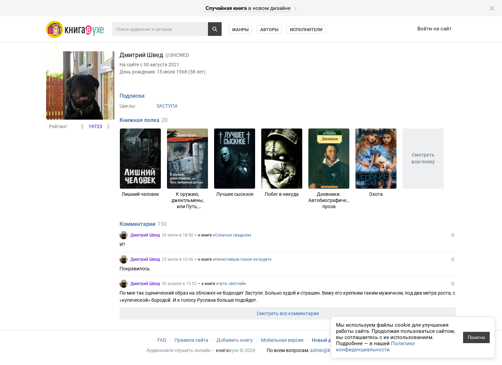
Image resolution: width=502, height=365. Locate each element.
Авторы (269, 29)
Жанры (240, 29)
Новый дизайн (328, 340)
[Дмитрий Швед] (124, 235)
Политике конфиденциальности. (375, 346)
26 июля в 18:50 (177, 235)
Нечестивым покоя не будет (242, 259)
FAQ (161, 340)
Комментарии (137, 224)
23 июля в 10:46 (177, 259)
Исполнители (306, 29)
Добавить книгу (235, 340)
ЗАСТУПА (167, 106)
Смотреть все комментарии (288, 313)
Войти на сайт (434, 29)
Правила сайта (191, 340)
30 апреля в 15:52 (179, 283)
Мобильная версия (282, 340)
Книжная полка (139, 120)
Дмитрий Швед (145, 235)
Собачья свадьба (232, 235)
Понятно (476, 337)
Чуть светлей (231, 283)
